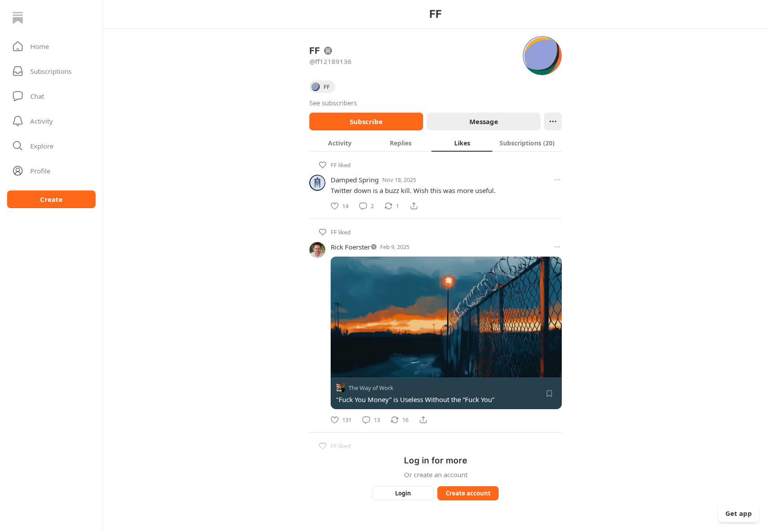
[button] (51, 46)
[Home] (17, 17)
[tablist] (435, 143)
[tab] (339, 143)
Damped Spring (355, 179)
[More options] (557, 180)
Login (403, 493)
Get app (738, 513)
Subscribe (366, 121)
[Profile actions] (553, 121)
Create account (468, 493)
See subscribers (333, 102)
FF (334, 165)
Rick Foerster (350, 246)
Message (483, 121)
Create (51, 199)
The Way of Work (370, 388)
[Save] (549, 393)
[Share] (413, 206)
